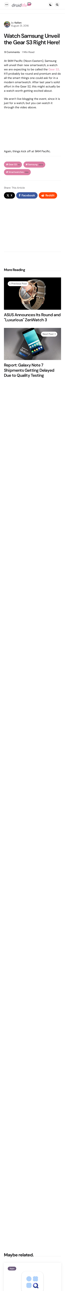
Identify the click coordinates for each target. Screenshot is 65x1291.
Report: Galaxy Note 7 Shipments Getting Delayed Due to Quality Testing (29, 370)
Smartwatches (19, 172)
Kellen (18, 22)
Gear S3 (53, 69)
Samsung (35, 164)
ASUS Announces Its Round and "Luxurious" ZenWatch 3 (32, 317)
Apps (12, 1268)
